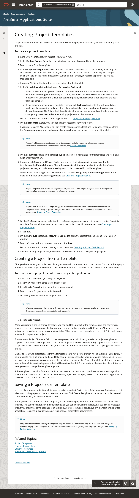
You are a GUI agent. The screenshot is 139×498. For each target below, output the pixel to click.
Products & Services (61, 493)
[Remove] (73, 4)
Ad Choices (119, 493)
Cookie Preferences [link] (103, 493)
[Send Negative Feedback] (126, 483)
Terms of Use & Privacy (82, 493)
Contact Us (44, 493)
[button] (13, 5)
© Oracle (19, 493)
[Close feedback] (95, 483)
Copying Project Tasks (25, 446)
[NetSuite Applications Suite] (4, 46)
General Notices (22, 462)
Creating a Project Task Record (89, 247)
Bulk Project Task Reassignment (30, 451)
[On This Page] (134, 33)
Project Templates (23, 443)
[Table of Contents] (4, 33)
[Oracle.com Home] (6, 4)
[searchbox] (101, 4)
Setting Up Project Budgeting (49, 212)
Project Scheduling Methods (86, 118)
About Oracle (31, 493)
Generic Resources (78, 145)
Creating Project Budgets (78, 175)
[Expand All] (4, 39)
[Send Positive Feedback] (133, 483)
